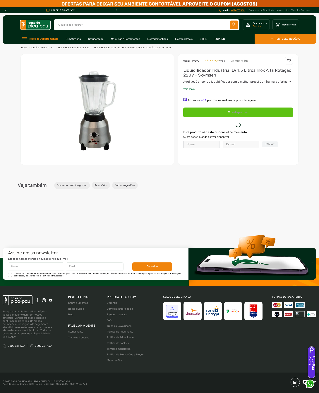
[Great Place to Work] (253, 326)
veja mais (189, 89)
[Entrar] (256, 24)
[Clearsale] (192, 326)
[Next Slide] (116, 10)
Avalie (222, 61)
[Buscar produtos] (234, 24)
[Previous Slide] (6, 10)
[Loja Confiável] (172, 326)
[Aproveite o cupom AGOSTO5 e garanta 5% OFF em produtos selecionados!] (159, 3)
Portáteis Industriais (42, 47)
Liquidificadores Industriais (73, 47)
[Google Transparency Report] (233, 326)
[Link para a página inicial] (24, 47)
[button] (97, 109)
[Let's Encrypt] (213, 326)
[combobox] (146, 24)
